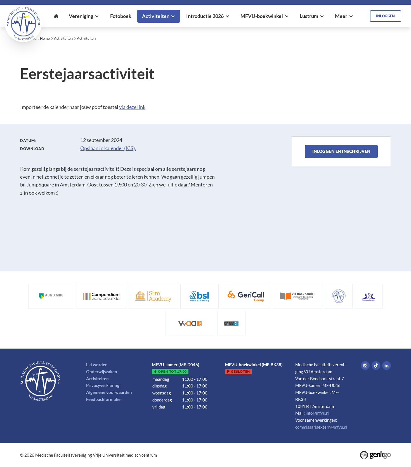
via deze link (132, 107)
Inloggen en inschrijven (341, 151)
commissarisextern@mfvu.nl (321, 426)
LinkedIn (386, 365)
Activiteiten (63, 38)
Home (45, 38)
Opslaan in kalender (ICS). (108, 148)
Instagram (365, 365)
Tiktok (376, 365)
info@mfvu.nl (317, 412)
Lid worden (97, 364)
